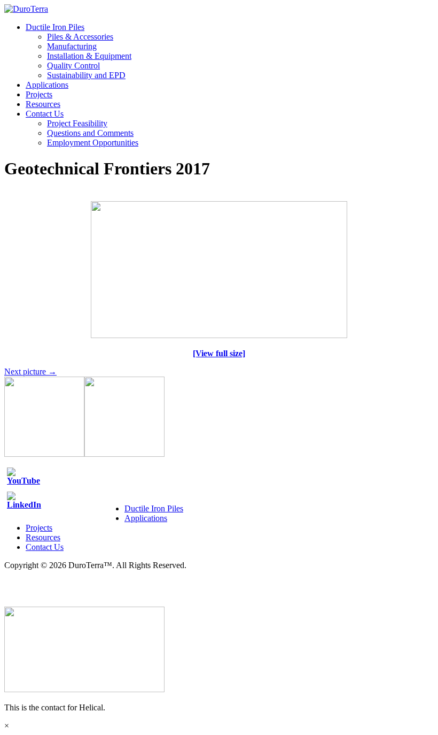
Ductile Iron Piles (55, 27)
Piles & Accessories (80, 36)
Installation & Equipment (89, 55)
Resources (43, 104)
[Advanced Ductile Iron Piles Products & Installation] (26, 8)
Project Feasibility (77, 123)
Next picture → (30, 371)
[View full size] (219, 353)
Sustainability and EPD (86, 75)
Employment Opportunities (92, 142)
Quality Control (73, 65)
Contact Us (45, 113)
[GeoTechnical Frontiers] (219, 335)
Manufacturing (72, 46)
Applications (47, 84)
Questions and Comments (90, 132)
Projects (39, 94)
